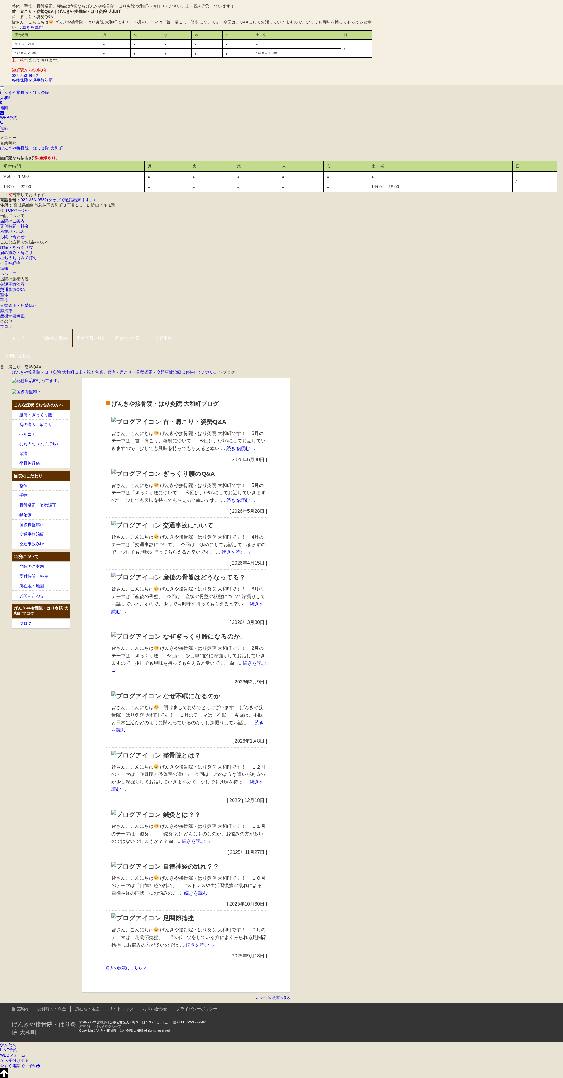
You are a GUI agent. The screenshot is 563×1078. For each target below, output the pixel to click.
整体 (4, 294)
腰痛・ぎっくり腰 (16, 247)
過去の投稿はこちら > (126, 967)
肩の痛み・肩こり (16, 252)
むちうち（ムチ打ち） (20, 257)
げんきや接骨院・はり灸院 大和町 (31, 148)
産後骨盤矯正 (12, 316)
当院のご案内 (12, 221)
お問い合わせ (12, 236)
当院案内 (20, 1008)
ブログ (6, 326)
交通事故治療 (12, 284)
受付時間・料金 (14, 226)
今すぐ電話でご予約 (18, 1065)
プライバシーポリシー (196, 1008)
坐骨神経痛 (10, 263)
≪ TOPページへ (15, 210)
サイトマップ (121, 1008)
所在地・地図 (12, 231)
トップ (18, 338)
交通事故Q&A (12, 289)
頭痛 (4, 268)
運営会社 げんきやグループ (100, 1026)
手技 (4, 300)
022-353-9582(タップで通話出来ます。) (58, 199)
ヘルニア (8, 273)
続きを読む (35, 27)
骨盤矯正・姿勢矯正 (18, 305)
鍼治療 (6, 310)
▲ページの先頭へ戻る (272, 998)
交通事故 (163, 338)
